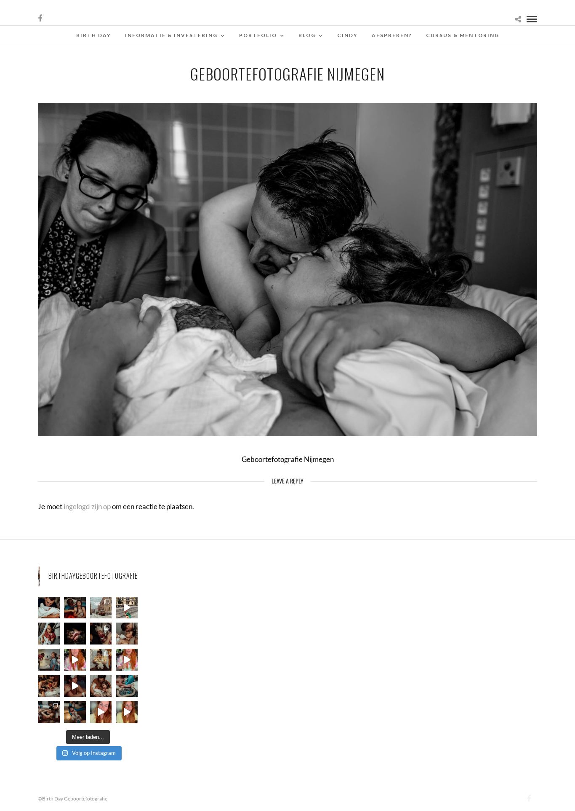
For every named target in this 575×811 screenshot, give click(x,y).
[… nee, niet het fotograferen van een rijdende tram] (127, 608)
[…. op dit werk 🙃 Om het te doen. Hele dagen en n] (101, 660)
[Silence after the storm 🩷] (127, 634)
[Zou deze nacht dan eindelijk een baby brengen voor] (127, 712)
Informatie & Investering (171, 35)
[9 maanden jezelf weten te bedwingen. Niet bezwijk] (49, 712)
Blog (307, 35)
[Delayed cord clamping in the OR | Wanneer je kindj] (75, 634)
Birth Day (93, 35)
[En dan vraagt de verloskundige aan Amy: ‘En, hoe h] (101, 712)
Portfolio (258, 35)
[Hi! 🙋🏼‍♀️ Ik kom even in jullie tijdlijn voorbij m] (75, 712)
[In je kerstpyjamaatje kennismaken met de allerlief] (101, 634)
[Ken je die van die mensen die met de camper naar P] (101, 608)
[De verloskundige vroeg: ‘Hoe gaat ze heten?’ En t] (127, 660)
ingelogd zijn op (87, 506)
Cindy (347, 35)
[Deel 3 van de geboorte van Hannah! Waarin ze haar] (75, 660)
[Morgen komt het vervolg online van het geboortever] (49, 686)
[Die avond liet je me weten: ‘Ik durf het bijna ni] (75, 608)
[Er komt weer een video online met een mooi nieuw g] (101, 686)
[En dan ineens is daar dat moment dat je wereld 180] (49, 608)
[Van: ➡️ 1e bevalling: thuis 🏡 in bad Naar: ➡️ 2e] (75, 686)
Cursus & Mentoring (462, 35)
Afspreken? (392, 35)
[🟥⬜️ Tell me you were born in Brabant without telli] (49, 660)
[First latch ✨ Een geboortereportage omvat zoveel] (49, 634)
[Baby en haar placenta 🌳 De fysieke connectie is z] (127, 686)
